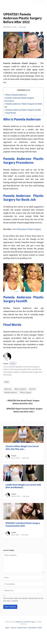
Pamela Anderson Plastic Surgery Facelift (22, 110)
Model (6, 382)
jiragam (9, 363)
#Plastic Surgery (25, 392)
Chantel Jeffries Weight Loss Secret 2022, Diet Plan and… (22, 447)
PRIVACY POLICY (22, 628)
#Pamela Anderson (10, 392)
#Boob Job (7, 389)
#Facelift (32, 389)
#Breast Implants (20, 389)
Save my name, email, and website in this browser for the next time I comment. (23, 599)
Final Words (10, 113)
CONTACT (14, 628)
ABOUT (7, 628)
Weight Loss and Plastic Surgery (25, 622)
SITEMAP (39, 628)
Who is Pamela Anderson (15, 95)
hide (27, 90)
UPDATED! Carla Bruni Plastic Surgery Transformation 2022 (22, 524)
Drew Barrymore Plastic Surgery (26, 229)
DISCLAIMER (32, 628)
